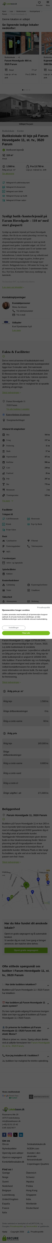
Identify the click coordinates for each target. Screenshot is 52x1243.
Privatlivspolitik (43, 607)
